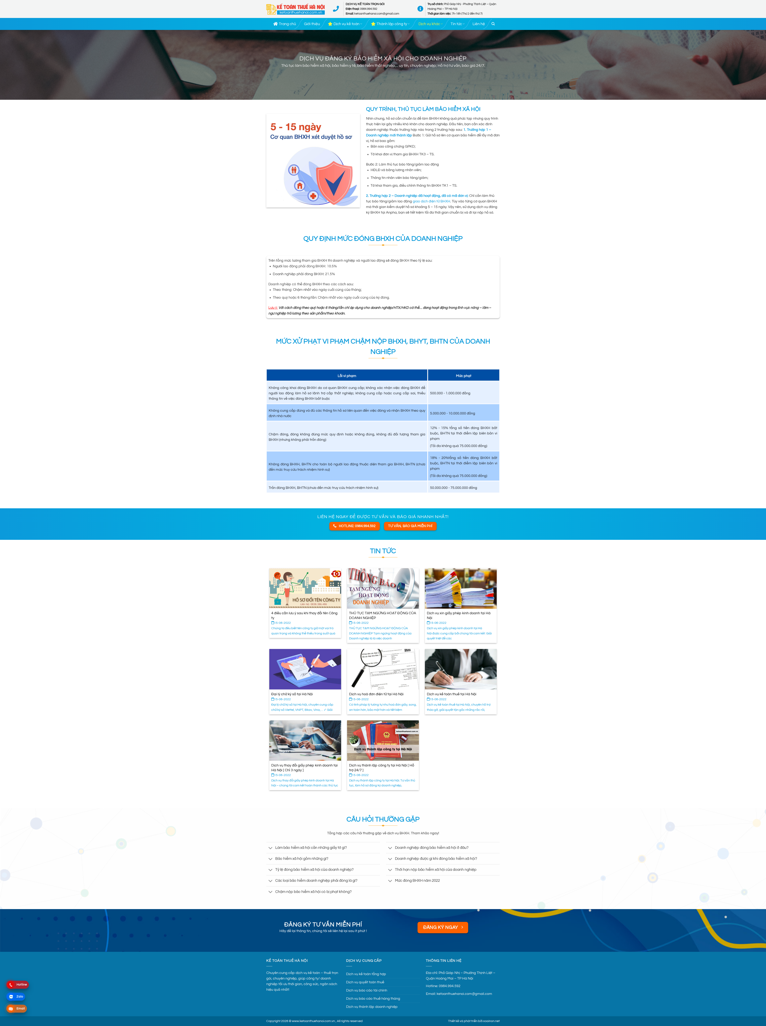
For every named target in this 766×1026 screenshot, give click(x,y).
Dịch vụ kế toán (346, 24)
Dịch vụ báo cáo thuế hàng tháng (373, 998)
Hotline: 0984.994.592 (443, 986)
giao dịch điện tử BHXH (431, 201)
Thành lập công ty (392, 24)
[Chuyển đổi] (270, 848)
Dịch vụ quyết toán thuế (365, 982)
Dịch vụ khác (429, 24)
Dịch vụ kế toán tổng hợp (366, 974)
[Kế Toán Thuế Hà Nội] (295, 9)
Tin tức (456, 24)
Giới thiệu (312, 24)
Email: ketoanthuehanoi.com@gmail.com (459, 994)
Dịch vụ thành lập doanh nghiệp (372, 1007)
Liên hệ (479, 24)
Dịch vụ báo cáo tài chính (366, 990)
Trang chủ (287, 24)
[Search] (493, 24)
